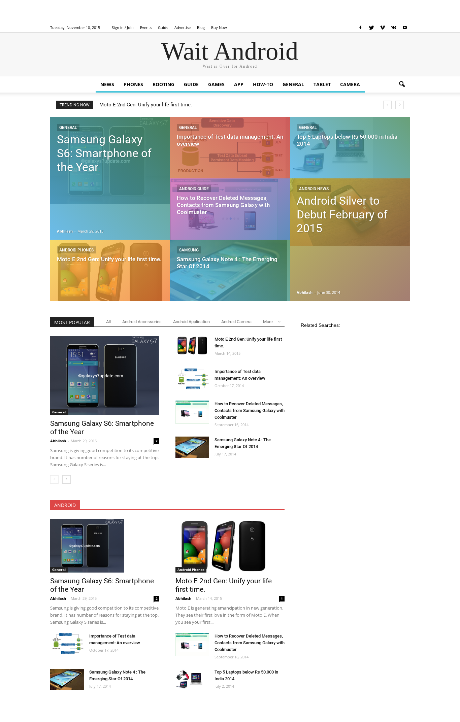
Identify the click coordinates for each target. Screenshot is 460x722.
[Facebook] (360, 28)
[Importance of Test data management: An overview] (230, 154)
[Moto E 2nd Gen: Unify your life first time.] (110, 273)
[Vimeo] (382, 28)
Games (216, 84)
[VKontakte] (394, 28)
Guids (163, 27)
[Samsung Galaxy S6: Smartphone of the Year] (110, 160)
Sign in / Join (123, 27)
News (107, 84)
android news (314, 188)
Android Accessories (142, 321)
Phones (133, 84)
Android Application (191, 321)
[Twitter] (371, 28)
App (238, 84)
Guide (191, 84)
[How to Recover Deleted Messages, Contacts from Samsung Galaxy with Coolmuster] (230, 215)
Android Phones (76, 250)
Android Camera (236, 321)
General (293, 84)
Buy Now (219, 27)
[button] (402, 84)
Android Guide (194, 188)
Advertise (182, 27)
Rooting (163, 84)
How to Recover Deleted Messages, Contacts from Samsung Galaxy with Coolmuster (250, 410)
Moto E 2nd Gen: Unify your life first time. (145, 105)
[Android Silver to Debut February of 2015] (350, 212)
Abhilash (65, 231)
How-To (263, 84)
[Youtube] (405, 28)
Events (146, 27)
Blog (201, 27)
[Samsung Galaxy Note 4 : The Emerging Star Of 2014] (230, 277)
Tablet (322, 84)
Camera (350, 84)
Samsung (189, 250)
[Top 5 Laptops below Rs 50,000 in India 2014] (350, 151)
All (108, 321)
